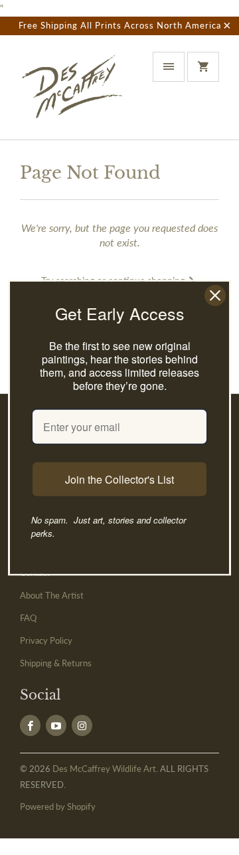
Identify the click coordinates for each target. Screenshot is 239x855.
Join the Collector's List (119, 479)
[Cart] (203, 67)
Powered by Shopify (58, 806)
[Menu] (169, 67)
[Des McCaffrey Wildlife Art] (73, 92)
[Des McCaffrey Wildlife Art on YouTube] (56, 725)
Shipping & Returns (56, 663)
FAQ (28, 618)
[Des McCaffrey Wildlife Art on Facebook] (30, 725)
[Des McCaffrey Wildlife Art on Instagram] (82, 725)
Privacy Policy (46, 640)
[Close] (215, 295)
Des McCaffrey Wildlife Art (104, 768)
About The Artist (52, 595)
